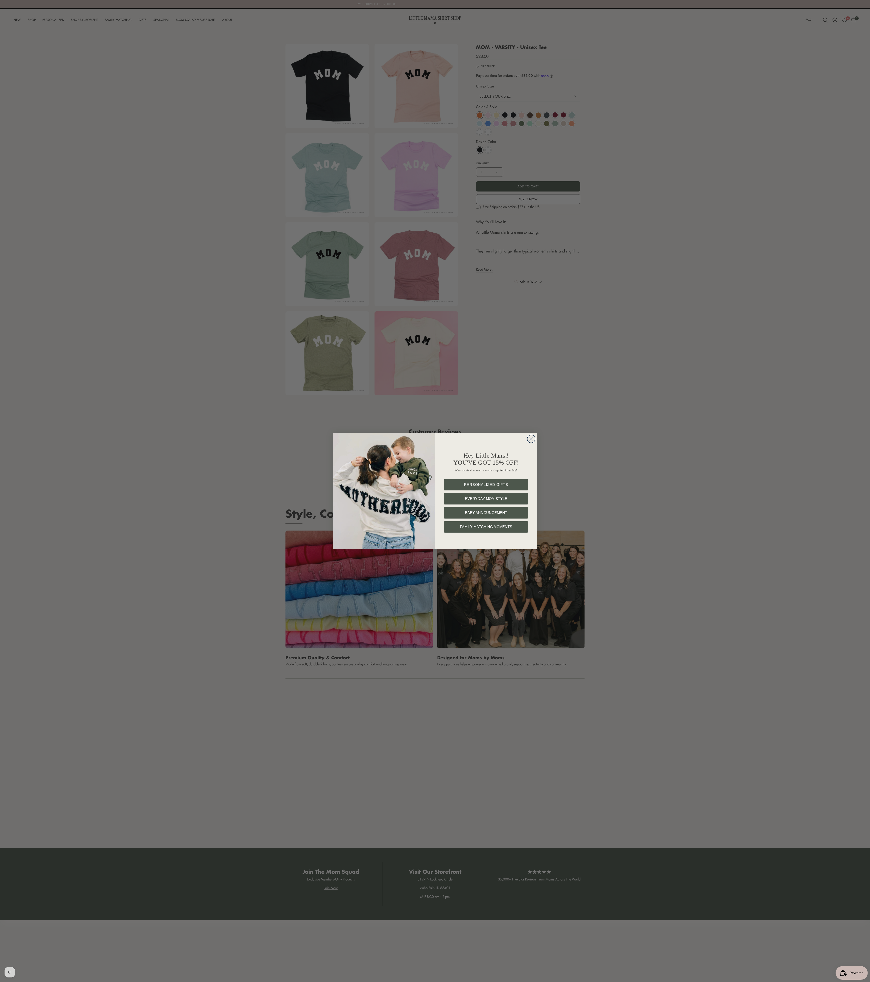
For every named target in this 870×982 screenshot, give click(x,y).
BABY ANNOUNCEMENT (486, 513)
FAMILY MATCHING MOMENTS (486, 527)
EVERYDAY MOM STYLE (486, 499)
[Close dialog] (531, 439)
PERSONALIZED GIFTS (486, 485)
